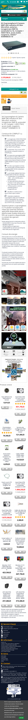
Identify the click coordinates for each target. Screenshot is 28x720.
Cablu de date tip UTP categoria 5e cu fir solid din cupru (20, 512)
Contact (4, 637)
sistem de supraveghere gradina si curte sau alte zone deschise (12, 610)
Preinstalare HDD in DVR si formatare (6, 428)
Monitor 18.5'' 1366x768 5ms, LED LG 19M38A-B (6, 567)
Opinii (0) (14, 111)
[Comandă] (27, 2)
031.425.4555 (13, 2)
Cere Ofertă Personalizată (14, 96)
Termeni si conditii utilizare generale (9, 645)
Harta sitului (3, 656)
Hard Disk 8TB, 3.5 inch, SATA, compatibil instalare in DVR (7, 512)
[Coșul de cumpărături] (24, 2)
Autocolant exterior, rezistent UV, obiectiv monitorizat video (7, 457)
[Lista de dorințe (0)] (21, 2)
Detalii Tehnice (16, 108)
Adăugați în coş (14, 89)
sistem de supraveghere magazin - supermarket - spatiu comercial (10, 615)
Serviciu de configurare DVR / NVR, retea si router (20, 429)
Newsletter (5, 636)
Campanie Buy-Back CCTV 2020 (7, 650)
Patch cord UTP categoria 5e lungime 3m (7, 483)
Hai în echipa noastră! (5, 651)
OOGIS (10, 61)
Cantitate (4, 82)
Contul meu (5, 630)
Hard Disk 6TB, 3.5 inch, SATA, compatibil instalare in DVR (20, 484)
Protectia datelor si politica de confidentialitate (11, 646)
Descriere (6, 107)
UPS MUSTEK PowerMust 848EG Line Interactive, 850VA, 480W (20, 595)
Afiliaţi (2, 661)
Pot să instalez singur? (8, 626)
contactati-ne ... (19, 202)
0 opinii (14, 57)
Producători (3, 657)
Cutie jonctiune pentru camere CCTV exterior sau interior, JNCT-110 (20, 541)
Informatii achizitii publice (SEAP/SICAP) (9, 648)
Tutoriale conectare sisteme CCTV (8, 647)
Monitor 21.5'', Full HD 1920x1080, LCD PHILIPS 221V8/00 (20, 568)
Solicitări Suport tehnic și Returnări (10, 628)
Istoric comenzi (6, 632)
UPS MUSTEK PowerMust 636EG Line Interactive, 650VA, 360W (6, 595)
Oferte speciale (4, 658)
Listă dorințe (6, 634)
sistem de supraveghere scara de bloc (12, 616)
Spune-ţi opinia (21, 57)
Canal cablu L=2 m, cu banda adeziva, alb (7, 539)
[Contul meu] (18, 2)
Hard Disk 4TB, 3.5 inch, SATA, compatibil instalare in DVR (20, 399)
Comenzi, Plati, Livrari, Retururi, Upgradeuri (10, 643)
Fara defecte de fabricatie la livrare (7, 398)
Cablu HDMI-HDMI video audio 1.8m (20, 455)
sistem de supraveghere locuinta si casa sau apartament (13, 611)
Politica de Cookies (13, 708)
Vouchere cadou (4, 659)
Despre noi (3, 642)
